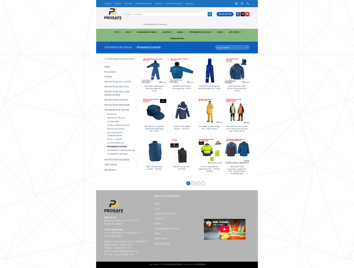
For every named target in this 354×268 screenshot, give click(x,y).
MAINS (157, 223)
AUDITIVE (159, 218)
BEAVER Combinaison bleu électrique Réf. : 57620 (154, 88)
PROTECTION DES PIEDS (116, 160)
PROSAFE (117, 3)
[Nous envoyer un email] (243, 14)
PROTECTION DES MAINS (117, 105)
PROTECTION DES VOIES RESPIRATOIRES (116, 93)
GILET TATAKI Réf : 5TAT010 (182, 168)
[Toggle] (137, 81)
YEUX (157, 209)
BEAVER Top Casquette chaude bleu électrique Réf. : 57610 (154, 128)
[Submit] (210, 14)
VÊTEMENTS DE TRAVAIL (118, 47)
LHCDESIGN (199, 264)
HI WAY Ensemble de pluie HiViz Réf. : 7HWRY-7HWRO (209, 169)
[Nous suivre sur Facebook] (238, 14)
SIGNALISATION (162, 244)
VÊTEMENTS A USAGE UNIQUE (121, 150)
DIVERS (108, 77)
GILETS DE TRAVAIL (116, 129)
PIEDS (157, 233)
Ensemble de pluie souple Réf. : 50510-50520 (209, 127)
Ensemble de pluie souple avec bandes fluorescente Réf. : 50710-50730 (237, 128)
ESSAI (107, 67)
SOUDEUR (111, 114)
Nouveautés (110, 72)
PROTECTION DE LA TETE (117, 82)
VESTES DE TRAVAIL (116, 118)
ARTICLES (189, 3)
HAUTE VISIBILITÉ (115, 143)
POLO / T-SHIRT (115, 139)
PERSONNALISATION (143, 3)
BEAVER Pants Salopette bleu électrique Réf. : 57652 (209, 87)
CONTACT (158, 3)
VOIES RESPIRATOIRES (165, 214)
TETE (157, 204)
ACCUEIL (107, 3)
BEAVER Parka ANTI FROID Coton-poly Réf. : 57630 (237, 88)
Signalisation (110, 170)
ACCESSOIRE (113, 121)
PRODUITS (128, 3)
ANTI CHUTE (110, 165)
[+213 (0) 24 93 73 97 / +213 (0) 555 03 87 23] (248, 4)
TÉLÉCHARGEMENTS (173, 3)
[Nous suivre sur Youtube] (247, 14)
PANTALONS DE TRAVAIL (118, 125)
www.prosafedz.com (123, 254)
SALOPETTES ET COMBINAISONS (115, 134)
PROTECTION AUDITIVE (116, 100)
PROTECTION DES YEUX (116, 87)
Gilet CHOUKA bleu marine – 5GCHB (154, 168)
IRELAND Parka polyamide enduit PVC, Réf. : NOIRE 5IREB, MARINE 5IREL (237, 170)
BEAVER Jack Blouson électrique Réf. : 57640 (182, 87)
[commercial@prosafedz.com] (236, 4)
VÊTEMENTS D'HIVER (117, 146)
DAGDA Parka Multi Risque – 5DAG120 (182, 127)
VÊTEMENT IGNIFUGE (117, 154)
